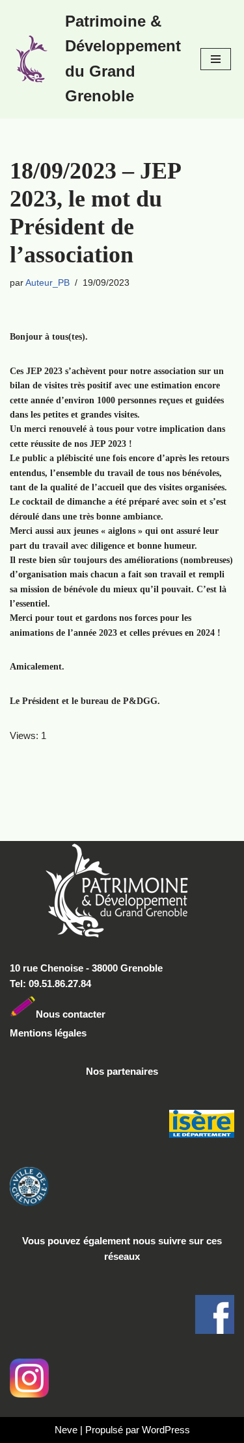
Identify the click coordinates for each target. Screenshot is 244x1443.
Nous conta (62, 1013)
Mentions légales (48, 1032)
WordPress (166, 1429)
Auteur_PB (47, 283)
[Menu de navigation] (215, 59)
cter (96, 1013)
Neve (66, 1429)
